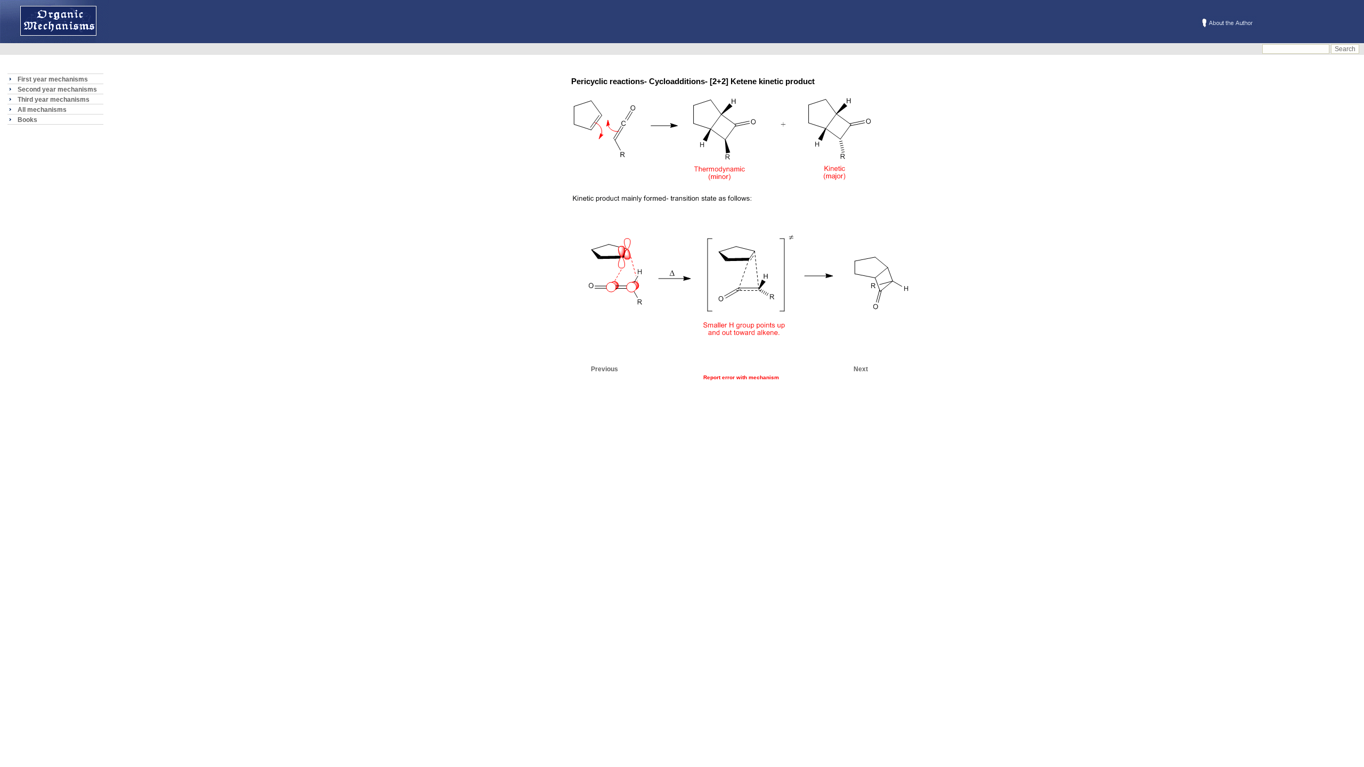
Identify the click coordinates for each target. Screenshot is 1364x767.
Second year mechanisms (57, 89)
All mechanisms (42, 109)
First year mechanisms (53, 79)
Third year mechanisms (54, 99)
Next (861, 369)
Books (27, 120)
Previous (604, 369)
